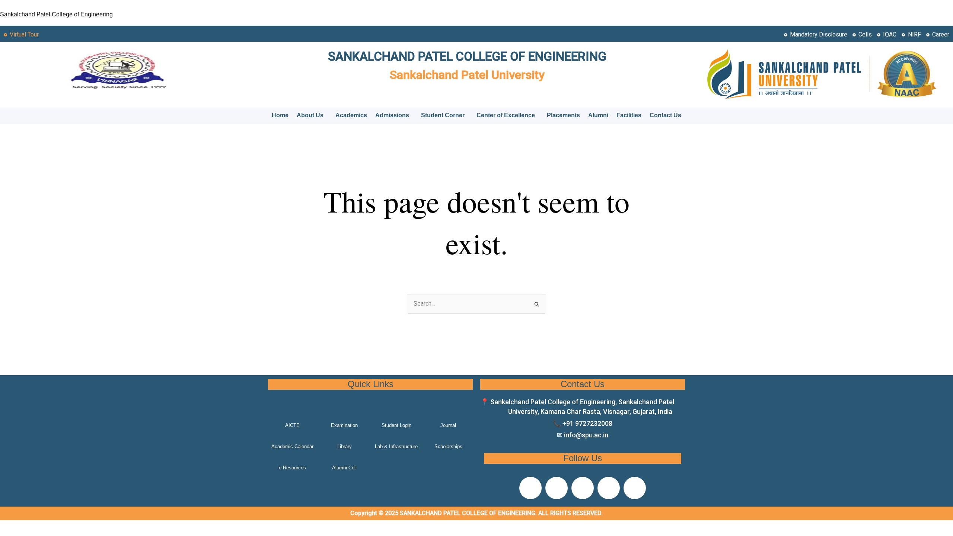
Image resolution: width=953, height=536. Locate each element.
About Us (310, 115)
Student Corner (443, 115)
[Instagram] (582, 488)
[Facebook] (530, 488)
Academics (351, 115)
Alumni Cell (344, 467)
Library (344, 446)
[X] (556, 488)
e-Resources (292, 467)
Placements (563, 115)
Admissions (392, 115)
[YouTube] (635, 488)
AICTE (292, 425)
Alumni (598, 115)
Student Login (396, 425)
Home (280, 115)
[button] (312, 115)
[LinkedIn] (608, 488)
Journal (448, 425)
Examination (344, 425)
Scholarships (448, 446)
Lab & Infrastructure (396, 446)
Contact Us (665, 115)
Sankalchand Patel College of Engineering (56, 14)
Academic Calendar (292, 446)
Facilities (628, 115)
